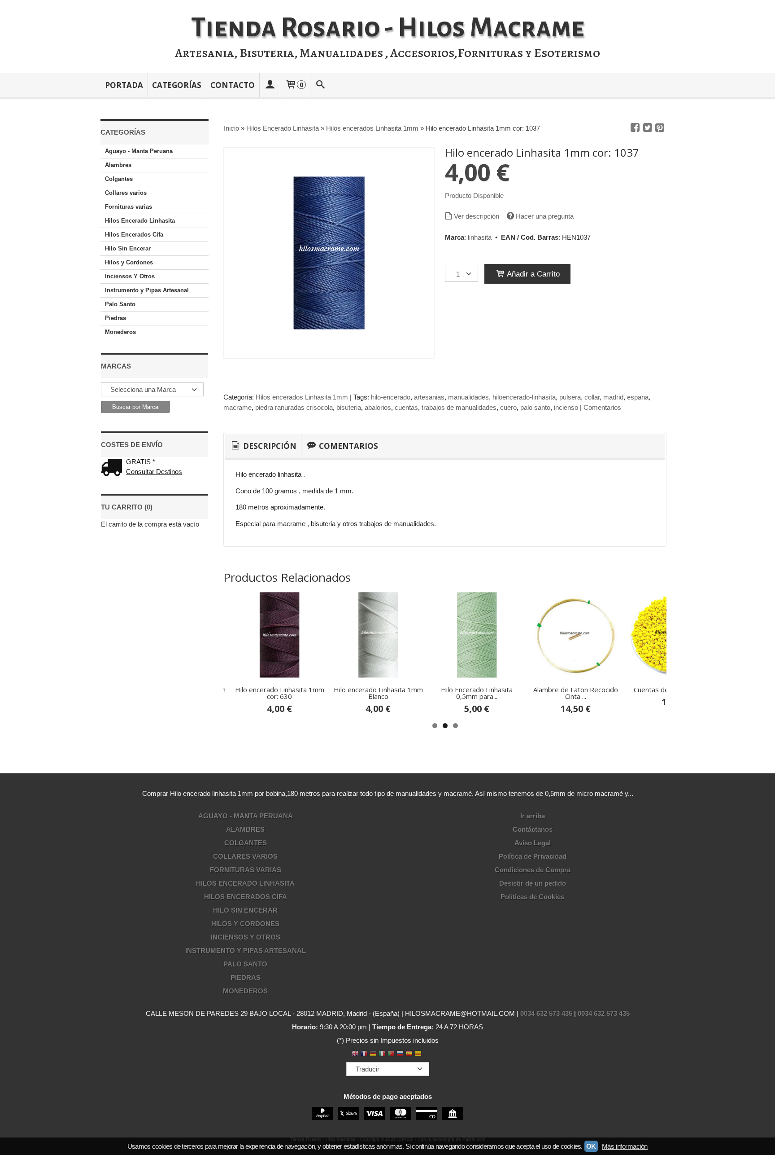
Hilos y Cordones (129, 262)
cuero (508, 407)
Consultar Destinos (154, 471)
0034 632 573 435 (546, 1013)
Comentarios (602, 407)
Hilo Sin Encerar (128, 248)
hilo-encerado (390, 397)
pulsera (570, 397)
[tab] (263, 446)
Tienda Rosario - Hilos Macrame (387, 27)
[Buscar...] (320, 85)
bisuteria (348, 407)
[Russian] (400, 1054)
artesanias (429, 397)
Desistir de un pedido (532, 883)
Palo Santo (120, 304)
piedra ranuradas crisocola (294, 407)
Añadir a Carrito (532, 273)
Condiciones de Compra (532, 870)
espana (638, 397)
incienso (566, 407)
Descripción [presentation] (268, 446)
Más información (625, 1146)
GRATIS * (140, 462)
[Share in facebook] (635, 128)
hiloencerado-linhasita (524, 397)
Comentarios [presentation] (347, 446)
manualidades (468, 397)
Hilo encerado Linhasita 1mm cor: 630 (279, 693)
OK (591, 1146)
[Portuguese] (391, 1054)
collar (592, 397)
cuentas (406, 407)
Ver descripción (476, 216)
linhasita (480, 237)
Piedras (115, 318)
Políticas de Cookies (532, 896)
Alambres (118, 165)
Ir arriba (532, 816)
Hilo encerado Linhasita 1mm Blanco (378, 693)
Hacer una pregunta (545, 216)
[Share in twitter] (647, 128)
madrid (613, 397)
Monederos (120, 332)
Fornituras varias (128, 206)
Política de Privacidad (532, 856)
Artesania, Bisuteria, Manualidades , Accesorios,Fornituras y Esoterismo (387, 52)
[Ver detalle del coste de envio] (113, 468)
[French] (364, 1054)
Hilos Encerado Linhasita (140, 220)
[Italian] (382, 1054)
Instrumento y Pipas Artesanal (147, 290)
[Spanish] (409, 1054)
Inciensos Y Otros (130, 276)
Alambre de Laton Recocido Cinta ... (575, 693)
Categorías (176, 85)
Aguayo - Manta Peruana (139, 151)
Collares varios (126, 192)
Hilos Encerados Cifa (134, 234)
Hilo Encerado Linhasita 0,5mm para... (477, 693)
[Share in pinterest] (659, 128)
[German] (373, 1054)
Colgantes (119, 179)
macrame (237, 407)
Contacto (232, 85)
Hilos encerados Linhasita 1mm (302, 397)
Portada (124, 85)
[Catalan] (418, 1054)
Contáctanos (533, 829)
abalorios (378, 407)
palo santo (535, 407)
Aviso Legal (532, 843)
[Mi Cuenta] (269, 85)
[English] (355, 1054)
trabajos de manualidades (459, 407)
